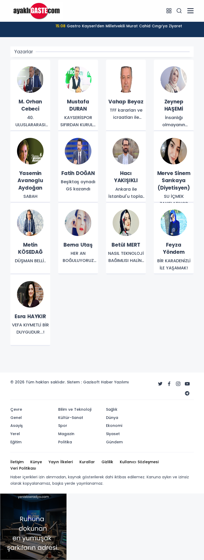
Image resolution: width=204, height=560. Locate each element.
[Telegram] (187, 393)
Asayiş (16, 425)
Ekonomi (114, 425)
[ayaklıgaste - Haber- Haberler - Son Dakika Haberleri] (36, 10)
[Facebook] (169, 384)
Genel (16, 417)
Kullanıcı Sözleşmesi (139, 462)
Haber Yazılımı (115, 382)
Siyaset (113, 433)
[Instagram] (178, 384)
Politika (65, 442)
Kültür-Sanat (70, 417)
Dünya (112, 417)
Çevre (16, 409)
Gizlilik (107, 462)
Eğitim (16, 442)
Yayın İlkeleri (61, 462)
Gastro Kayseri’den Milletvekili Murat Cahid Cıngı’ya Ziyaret (118, 26)
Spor (62, 425)
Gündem (114, 442)
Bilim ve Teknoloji (74, 409)
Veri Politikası (23, 468)
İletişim (17, 462)
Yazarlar (23, 52)
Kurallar (87, 462)
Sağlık (111, 409)
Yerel (15, 433)
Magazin (66, 433)
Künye (36, 462)
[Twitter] (160, 384)
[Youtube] (187, 384)
